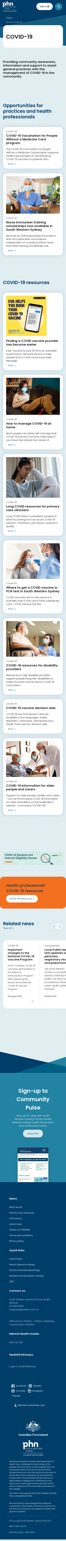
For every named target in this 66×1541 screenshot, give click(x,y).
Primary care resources (21, 1212)
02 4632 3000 (16, 1306)
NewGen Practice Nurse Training (26, 1275)
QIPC (11, 1281)
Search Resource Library (22, 1264)
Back (9, 18)
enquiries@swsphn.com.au (24, 1309)
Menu (43, 6)
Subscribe (33, 1133)
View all (7, 928)
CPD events (15, 1218)
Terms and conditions (21, 1235)
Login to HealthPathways (22, 1366)
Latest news (15, 1224)
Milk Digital (30, 1532)
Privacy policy (16, 1241)
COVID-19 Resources (20, 898)
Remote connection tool (31, 1405)
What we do (15, 1207)
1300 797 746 (15, 1342)
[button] (59, 926)
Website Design (16, 1532)
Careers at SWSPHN (19, 1229)
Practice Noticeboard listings (24, 1270)
